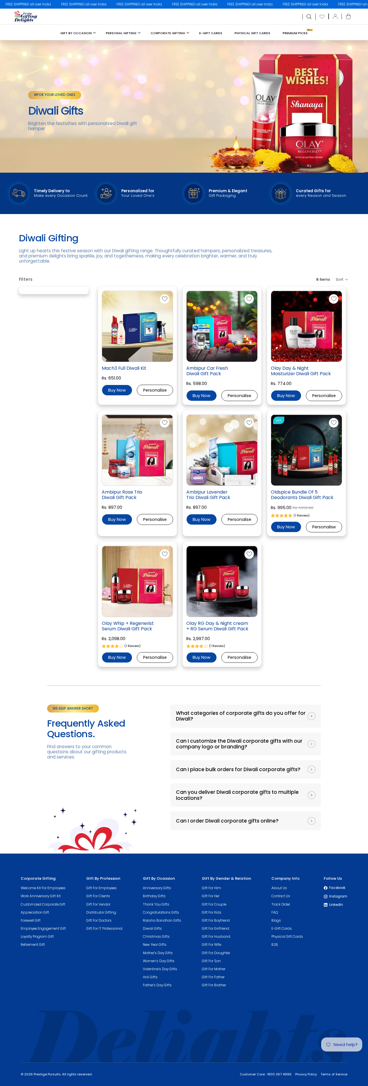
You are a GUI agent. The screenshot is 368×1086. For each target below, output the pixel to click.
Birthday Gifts (154, 896)
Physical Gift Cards (252, 33)
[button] (341, 279)
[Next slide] (171, 328)
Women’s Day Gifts (159, 961)
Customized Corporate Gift (43, 904)
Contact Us (280, 896)
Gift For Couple (214, 904)
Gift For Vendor (98, 904)
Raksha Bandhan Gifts (162, 920)
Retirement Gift (33, 944)
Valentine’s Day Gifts (160, 969)
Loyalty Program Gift (37, 936)
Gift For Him (211, 888)
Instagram (338, 896)
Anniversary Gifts (157, 888)
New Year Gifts (154, 944)
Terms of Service (334, 1074)
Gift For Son (211, 961)
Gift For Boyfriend (216, 920)
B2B (274, 944)
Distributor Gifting (101, 912)
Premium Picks (295, 33)
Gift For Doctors (99, 920)
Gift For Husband (216, 936)
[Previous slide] (104, 328)
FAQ (274, 912)
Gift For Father (213, 977)
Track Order (280, 904)
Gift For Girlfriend (215, 928)
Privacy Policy (306, 1074)
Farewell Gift (31, 920)
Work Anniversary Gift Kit (41, 896)
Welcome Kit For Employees (43, 888)
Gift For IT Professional (104, 928)
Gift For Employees (101, 888)
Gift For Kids (211, 912)
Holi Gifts (150, 977)
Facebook (337, 887)
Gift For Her (210, 896)
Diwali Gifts (152, 928)
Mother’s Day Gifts (158, 953)
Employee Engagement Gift (43, 928)
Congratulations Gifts (161, 912)
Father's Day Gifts (157, 985)
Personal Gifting (121, 33)
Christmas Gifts (156, 936)
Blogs (276, 920)
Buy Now (117, 390)
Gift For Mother (213, 969)
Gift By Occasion (76, 33)
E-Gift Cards (210, 33)
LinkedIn (336, 904)
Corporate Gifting (168, 33)
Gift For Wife (211, 944)
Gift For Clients (98, 896)
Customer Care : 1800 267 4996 (266, 1074)
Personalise (155, 390)
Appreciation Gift (35, 912)
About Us (279, 888)
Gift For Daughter (216, 953)
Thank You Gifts (156, 904)
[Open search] (309, 17)
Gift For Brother (214, 985)
